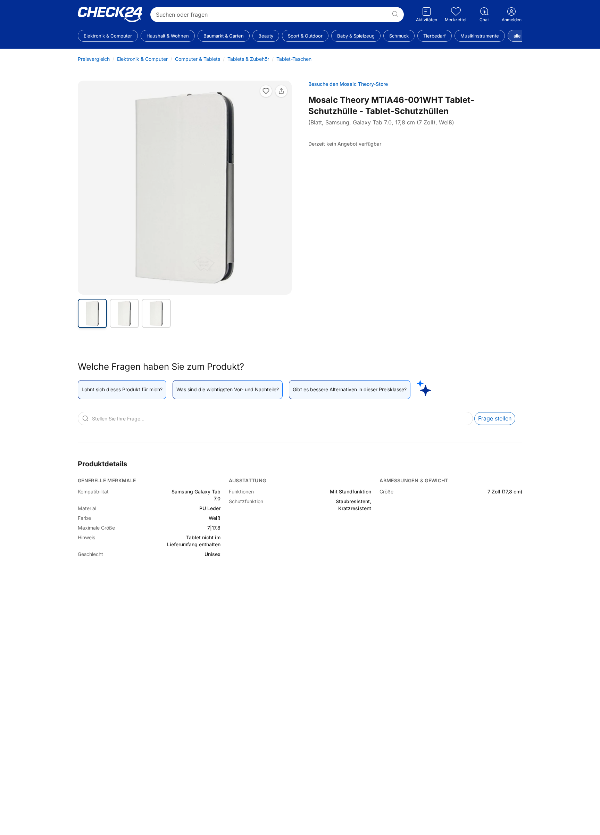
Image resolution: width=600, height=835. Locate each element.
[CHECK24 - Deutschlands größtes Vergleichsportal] (110, 14)
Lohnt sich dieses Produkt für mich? (122, 389)
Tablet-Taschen (293, 59)
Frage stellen (494, 418)
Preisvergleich (94, 59)
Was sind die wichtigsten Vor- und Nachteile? (227, 389)
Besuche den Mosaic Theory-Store (348, 84)
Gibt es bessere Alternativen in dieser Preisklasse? (350, 389)
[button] (185, 188)
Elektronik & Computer (142, 59)
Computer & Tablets (197, 59)
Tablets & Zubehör (248, 59)
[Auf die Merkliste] (266, 91)
